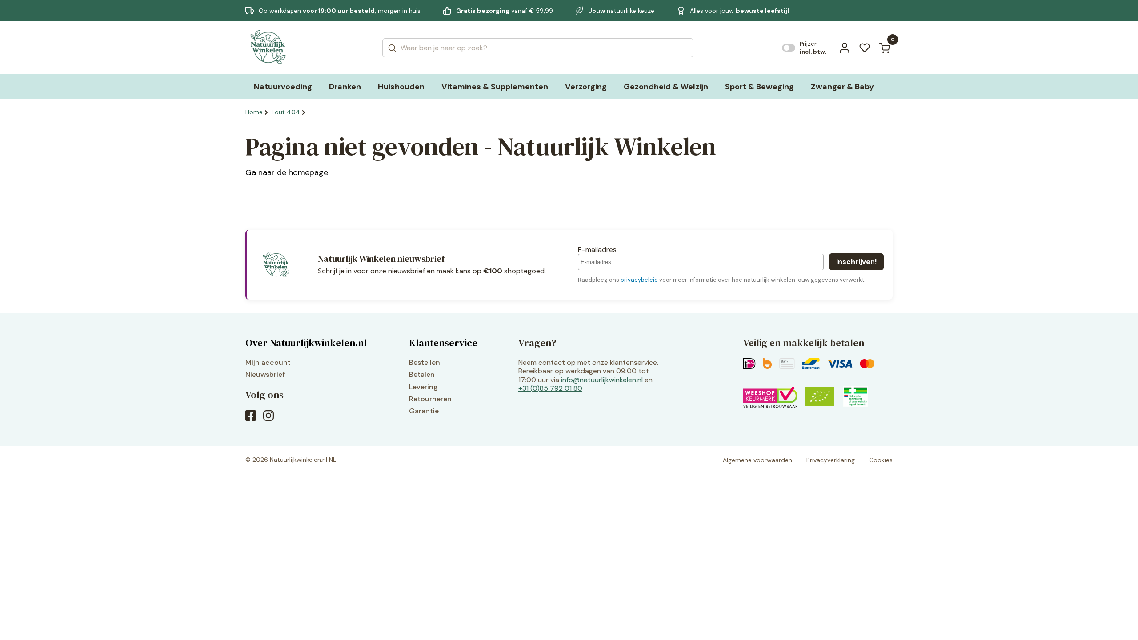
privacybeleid (639, 280)
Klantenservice (443, 342)
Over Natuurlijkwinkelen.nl (306, 342)
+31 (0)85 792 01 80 (550, 388)
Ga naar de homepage (286, 172)
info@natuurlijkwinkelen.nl (602, 379)
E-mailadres (597, 249)
